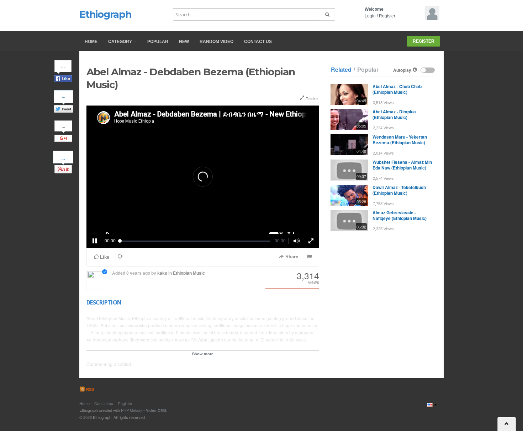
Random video (216, 41)
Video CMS (156, 410)
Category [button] (120, 41)
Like (104, 257)
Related (341, 70)
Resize (311, 98)
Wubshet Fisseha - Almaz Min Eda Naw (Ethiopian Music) (402, 165)
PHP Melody (131, 410)
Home (91, 41)
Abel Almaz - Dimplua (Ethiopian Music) (394, 114)
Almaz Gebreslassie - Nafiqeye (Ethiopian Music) (400, 215)
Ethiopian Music (189, 273)
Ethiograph (105, 14)
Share (291, 256)
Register (387, 16)
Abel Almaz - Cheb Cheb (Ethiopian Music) (397, 89)
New (184, 41)
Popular (157, 41)
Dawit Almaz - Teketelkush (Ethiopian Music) (399, 190)
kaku (162, 273)
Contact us (258, 41)
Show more (202, 353)
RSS (89, 389)
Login (370, 16)
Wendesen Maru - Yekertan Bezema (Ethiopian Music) (400, 140)
